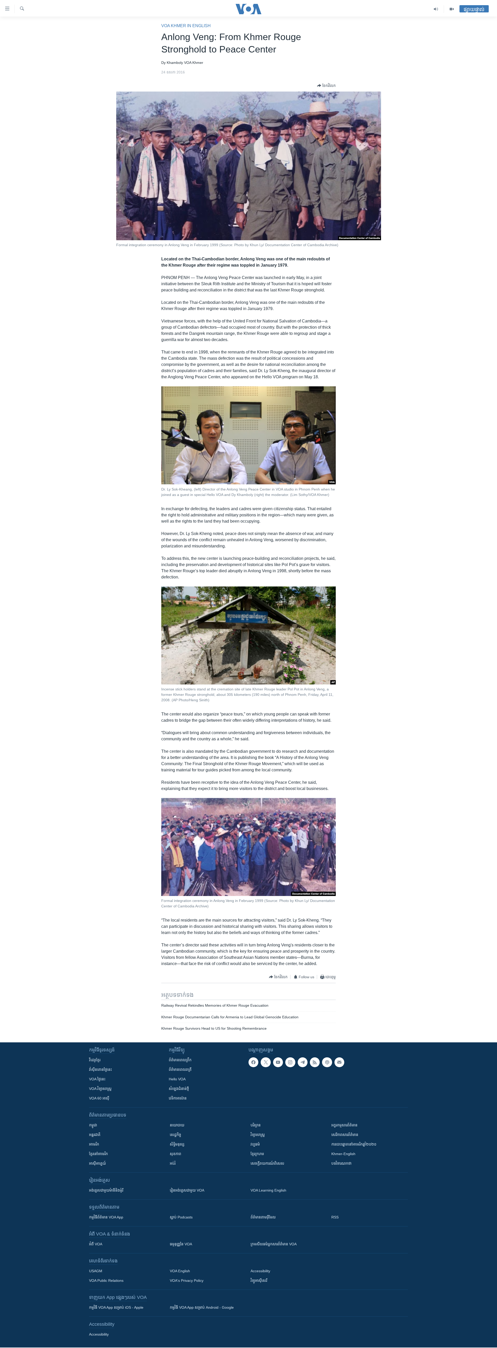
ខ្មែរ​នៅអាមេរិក (98, 1154)
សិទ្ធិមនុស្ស (177, 1144)
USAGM (95, 1271)
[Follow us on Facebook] (253, 1062)
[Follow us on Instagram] (290, 1062)
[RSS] (315, 1062)
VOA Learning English (268, 1190)
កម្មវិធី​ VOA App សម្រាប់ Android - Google (202, 1307)
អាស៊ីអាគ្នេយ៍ (97, 1163)
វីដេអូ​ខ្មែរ (94, 1060)
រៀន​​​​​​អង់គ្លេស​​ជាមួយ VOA (187, 1190)
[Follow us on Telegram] (303, 1062)
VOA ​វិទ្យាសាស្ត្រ (100, 1089)
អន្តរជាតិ (94, 1135)
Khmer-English (343, 1154)
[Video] (451, 9)
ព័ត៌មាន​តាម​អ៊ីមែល (263, 1217)
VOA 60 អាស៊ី (99, 1098)
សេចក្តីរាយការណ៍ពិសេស (267, 1163)
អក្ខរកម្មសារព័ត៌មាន (344, 1125)
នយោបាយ (177, 1125)
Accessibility (260, 1271)
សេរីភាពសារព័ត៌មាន (344, 1135)
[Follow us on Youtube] (278, 1062)
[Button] (326, 85)
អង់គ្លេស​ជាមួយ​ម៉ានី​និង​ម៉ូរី (106, 1190)
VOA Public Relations (106, 1280)
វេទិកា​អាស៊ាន (178, 1098)
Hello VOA (177, 1079)
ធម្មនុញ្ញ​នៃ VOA (181, 1244)
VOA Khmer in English (186, 26)
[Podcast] (327, 1062)
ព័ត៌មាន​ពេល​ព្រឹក (180, 1060)
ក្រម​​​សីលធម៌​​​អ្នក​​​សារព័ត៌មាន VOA (274, 1244)
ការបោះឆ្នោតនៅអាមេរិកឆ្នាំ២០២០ (353, 1144)
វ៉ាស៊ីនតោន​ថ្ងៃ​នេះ (100, 1069)
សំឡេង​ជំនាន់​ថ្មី (179, 1089)
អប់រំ (173, 1163)
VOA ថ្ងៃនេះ (97, 1079)
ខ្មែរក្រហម (257, 1154)
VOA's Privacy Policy (186, 1280)
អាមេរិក (94, 1144)
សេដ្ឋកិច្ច (175, 1135)
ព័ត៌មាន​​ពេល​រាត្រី (180, 1069)
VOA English (180, 1271)
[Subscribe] (339, 1062)
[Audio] (436, 9)
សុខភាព (175, 1154)
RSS (335, 1217)
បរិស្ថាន (256, 1125)
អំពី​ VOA (95, 1244)
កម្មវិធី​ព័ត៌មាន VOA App (106, 1217)
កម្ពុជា (93, 1125)
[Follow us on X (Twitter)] (266, 1062)
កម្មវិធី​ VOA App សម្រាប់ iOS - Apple (116, 1307)
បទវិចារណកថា (341, 1163)
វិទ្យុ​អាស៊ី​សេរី (259, 1280)
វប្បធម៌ (255, 1144)
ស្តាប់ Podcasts (181, 1217)
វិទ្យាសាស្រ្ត (258, 1135)
